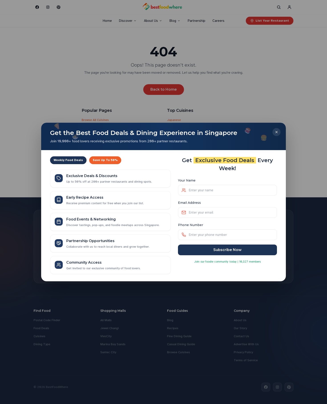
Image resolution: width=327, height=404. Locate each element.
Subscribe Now (227, 250)
